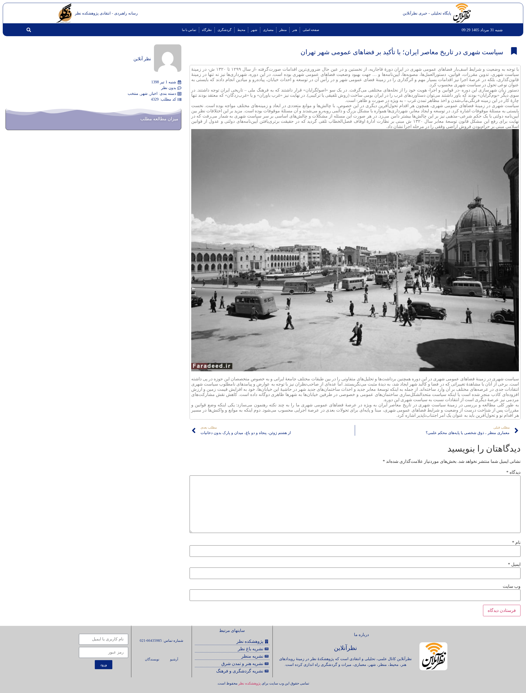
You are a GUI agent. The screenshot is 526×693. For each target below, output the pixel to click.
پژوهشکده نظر (249, 683)
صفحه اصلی (311, 30)
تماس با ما (189, 30)
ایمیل (514, 564)
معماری (268, 30)
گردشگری (224, 30)
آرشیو (174, 659)
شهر (254, 30)
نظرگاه (207, 30)
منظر (283, 30)
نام (516, 542)
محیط (241, 30)
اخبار (154, 94)
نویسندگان (152, 659)
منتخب (133, 94)
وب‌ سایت (512, 586)
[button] (29, 30)
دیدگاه (513, 472)
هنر (294, 30)
